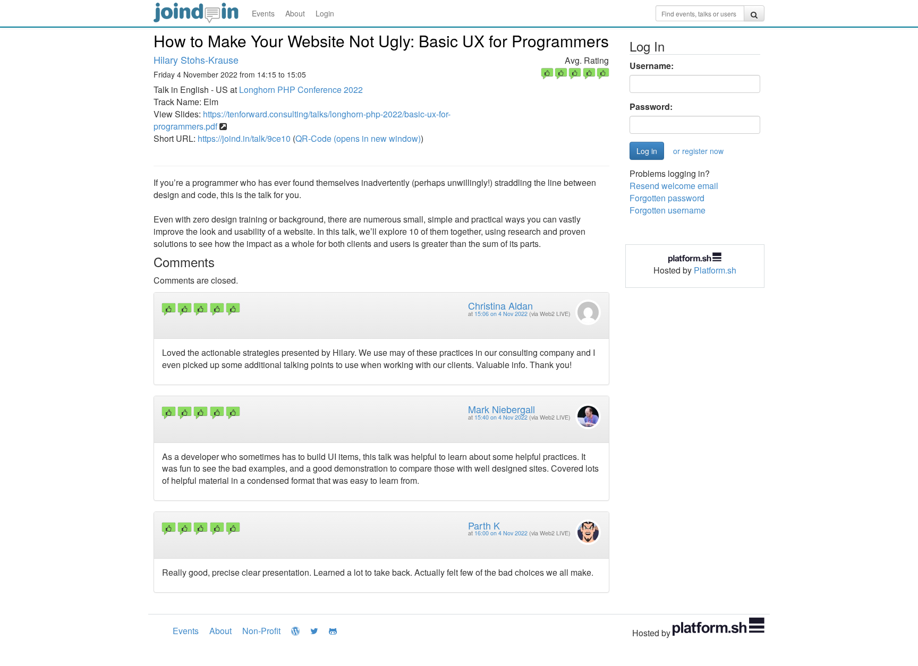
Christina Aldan (500, 305)
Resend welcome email (674, 186)
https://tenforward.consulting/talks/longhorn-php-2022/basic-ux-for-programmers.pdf (302, 120)
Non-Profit (261, 631)
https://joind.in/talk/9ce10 (244, 138)
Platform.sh (715, 270)
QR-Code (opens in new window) (358, 138)
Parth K (484, 525)
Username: (652, 66)
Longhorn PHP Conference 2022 (301, 89)
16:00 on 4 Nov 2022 (501, 533)
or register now (698, 151)
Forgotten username (668, 210)
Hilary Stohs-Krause (196, 59)
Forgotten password (667, 198)
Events (263, 13)
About (295, 13)
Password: (651, 107)
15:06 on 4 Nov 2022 (501, 314)
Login (325, 13)
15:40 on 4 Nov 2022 (501, 417)
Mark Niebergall (501, 409)
